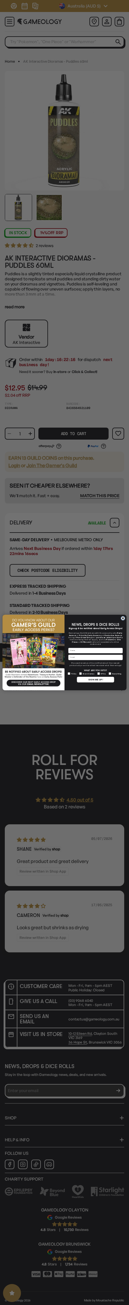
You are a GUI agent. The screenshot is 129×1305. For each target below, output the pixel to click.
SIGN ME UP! (95, 679)
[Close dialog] (123, 618)
